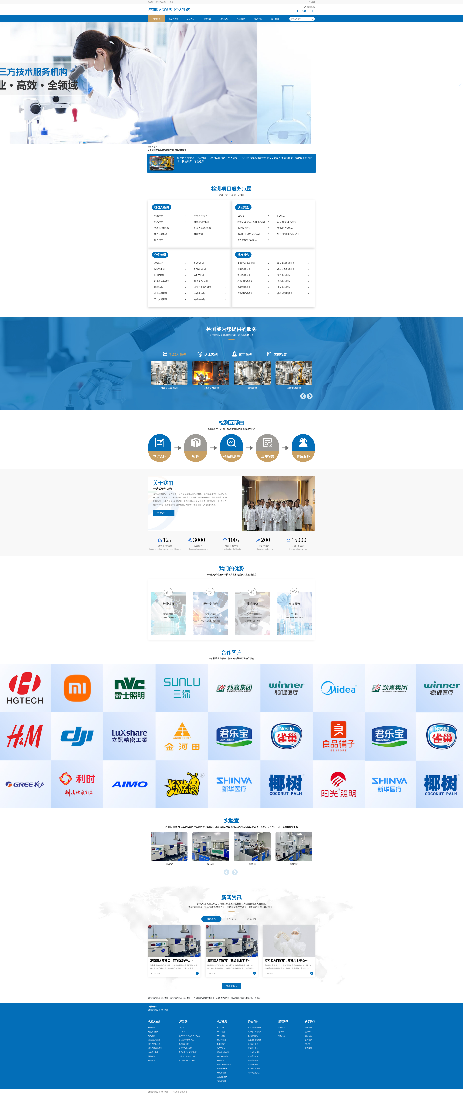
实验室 (307, 1044)
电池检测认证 (184, 1044)
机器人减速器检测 (155, 1048)
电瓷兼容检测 (153, 1032)
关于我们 (275, 19)
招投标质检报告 (254, 1073)
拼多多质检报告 (254, 1052)
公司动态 (281, 1028)
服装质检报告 (253, 1036)
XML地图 (175, 1092)
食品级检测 (221, 1073)
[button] (2, 83)
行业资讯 (281, 1032)
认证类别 (190, 19)
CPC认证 (220, 1028)
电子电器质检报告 (254, 1032)
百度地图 (183, 1092)
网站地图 (312, 2)
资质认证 (308, 1032)
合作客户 (308, 1040)
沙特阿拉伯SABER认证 (187, 1056)
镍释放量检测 (222, 1069)
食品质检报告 (253, 1056)
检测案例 (241, 19)
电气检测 (151, 1036)
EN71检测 (221, 1032)
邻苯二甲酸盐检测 (224, 1064)
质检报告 (224, 19)
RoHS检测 (221, 1044)
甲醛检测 (220, 1060)
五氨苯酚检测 (222, 1077)
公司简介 (308, 1028)
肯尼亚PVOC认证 (185, 1048)
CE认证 (181, 1028)
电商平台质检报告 (254, 1028)
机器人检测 (173, 19)
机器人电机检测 (154, 1044)
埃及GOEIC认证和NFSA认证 (189, 1036)
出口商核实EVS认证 (186, 1040)
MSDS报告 (221, 1036)
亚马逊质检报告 (254, 1069)
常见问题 (281, 1036)
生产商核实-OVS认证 (187, 1060)
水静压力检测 (153, 1052)
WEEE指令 (221, 1048)
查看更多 (161, 513)
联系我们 (308, 1048)
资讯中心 (258, 19)
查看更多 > (231, 986)
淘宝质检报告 (253, 1060)
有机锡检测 (221, 1081)
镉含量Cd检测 (222, 1056)
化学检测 (207, 19)
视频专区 (308, 1036)
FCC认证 (182, 1032)
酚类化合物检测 (223, 1052)
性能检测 (151, 1056)
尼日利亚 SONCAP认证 (188, 1052)
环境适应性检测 (154, 1040)
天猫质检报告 (253, 1064)
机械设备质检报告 (254, 1040)
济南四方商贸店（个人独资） (170, 9)
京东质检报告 (253, 1048)
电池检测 (151, 1028)
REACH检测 (221, 1040)
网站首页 (157, 19)
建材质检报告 (253, 1044)
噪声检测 (151, 1060)
